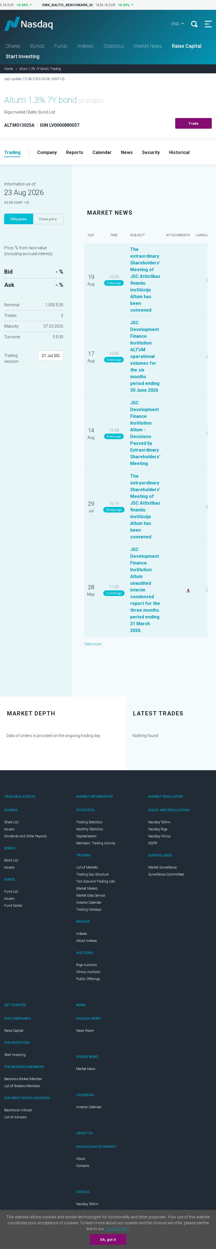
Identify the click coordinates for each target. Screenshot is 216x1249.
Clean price (48, 219)
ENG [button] (176, 24)
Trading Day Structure (92, 874)
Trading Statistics (89, 822)
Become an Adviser (18, 1110)
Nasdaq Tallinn (159, 822)
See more (92, 644)
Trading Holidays (89, 910)
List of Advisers (15, 1117)
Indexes (85, 46)
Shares (13, 46)
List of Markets (87, 867)
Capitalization (86, 836)
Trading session (11, 358)
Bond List (11, 860)
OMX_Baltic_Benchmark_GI (63, 5)
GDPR (152, 843)
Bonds (37, 46)
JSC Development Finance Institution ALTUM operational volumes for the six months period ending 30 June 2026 (144, 356)
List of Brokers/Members (22, 1086)
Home (8, 69)
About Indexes (86, 941)
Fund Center (13, 906)
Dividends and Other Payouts (25, 836)
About (80, 1159)
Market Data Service (90, 895)
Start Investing (22, 56)
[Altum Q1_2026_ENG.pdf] (187, 590)
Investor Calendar (89, 903)
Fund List (11, 892)
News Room (85, 1031)
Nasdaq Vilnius (159, 836)
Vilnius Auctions (88, 972)
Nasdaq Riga (157, 829)
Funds (61, 46)
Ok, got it (108, 1240)
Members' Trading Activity (95, 843)
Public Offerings (88, 979)
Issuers (9, 829)
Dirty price (18, 219)
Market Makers (87, 888)
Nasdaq (33, 24)
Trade (193, 124)
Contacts (82, 1166)
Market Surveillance (162, 867)
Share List (11, 822)
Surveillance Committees (166, 874)
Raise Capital (186, 46)
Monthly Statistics (89, 829)
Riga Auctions (86, 965)
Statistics (114, 46)
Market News (148, 46)
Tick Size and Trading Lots (95, 881)
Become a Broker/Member (23, 1079)
